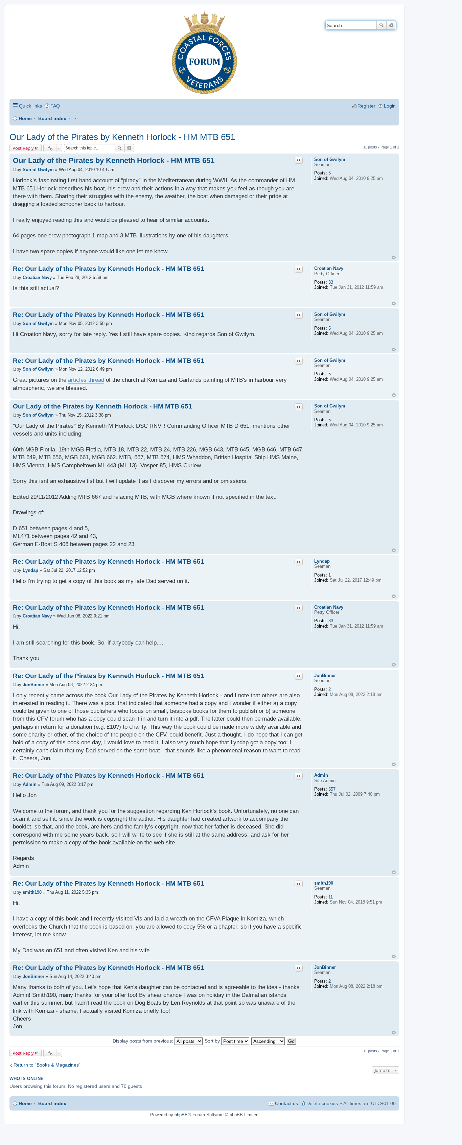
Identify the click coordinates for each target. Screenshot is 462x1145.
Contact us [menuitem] (286, 1103)
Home (25, 118)
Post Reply (23, 148)
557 (332, 789)
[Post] (15, 169)
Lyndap (322, 561)
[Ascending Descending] (268, 1041)
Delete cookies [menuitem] (322, 1103)
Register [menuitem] (366, 106)
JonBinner (325, 675)
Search (381, 25)
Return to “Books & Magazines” (47, 1065)
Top (394, 257)
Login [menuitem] (390, 106)
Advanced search (391, 25)
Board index (52, 118)
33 (330, 282)
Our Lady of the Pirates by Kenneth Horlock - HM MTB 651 (122, 137)
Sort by (213, 1041)
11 (330, 896)
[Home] (15, 15)
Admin (321, 775)
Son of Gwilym (329, 159)
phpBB (181, 1114)
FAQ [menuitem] (55, 106)
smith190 (323, 883)
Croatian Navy (328, 268)
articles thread (86, 380)
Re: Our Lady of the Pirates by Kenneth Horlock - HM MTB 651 (108, 268)
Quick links (30, 106)
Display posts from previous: (144, 1041)
